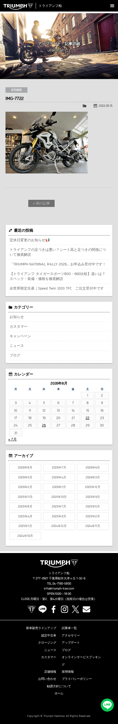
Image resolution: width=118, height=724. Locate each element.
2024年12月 (59, 526)
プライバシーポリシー (77, 679)
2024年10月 (25, 536)
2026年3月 (93, 477)
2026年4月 (59, 477)
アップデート (71, 642)
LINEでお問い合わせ (107, 705)
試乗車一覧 (69, 628)
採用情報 (68, 672)
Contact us (86, 609)
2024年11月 (92, 526)
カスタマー (18, 326)
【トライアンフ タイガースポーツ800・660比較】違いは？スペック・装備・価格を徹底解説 (57, 276)
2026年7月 (59, 467)
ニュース (17, 345)
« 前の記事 (41, 203)
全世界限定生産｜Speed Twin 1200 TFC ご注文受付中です (57, 288)
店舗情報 (50, 672)
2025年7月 (59, 506)
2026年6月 (93, 467)
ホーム (59, 693)
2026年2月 (25, 487)
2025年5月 (93, 506)
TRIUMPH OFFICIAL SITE (31, 609)
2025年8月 (25, 506)
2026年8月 (25, 467)
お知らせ (17, 317)
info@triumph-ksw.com (59, 588)
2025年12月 (92, 487)
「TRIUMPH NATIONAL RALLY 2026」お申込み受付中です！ (58, 264)
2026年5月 (25, 477)
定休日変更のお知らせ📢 (30, 240)
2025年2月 (93, 516)
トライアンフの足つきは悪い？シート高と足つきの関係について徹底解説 (58, 252)
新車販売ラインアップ (41, 628)
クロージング (47, 642)
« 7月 (12, 439)
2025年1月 (25, 526)
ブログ (15, 355)
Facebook (53, 609)
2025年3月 (59, 516)
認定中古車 (48, 635)
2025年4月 (25, 516)
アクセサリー (71, 635)
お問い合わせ (47, 679)
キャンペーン (20, 336)
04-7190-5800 (61, 583)
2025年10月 (59, 497)
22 (87, 418)
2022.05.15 (106, 106)
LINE (42, 609)
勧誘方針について (59, 686)
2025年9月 (93, 497)
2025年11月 (25, 497)
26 (44, 425)
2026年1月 (59, 487)
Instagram (64, 609)
